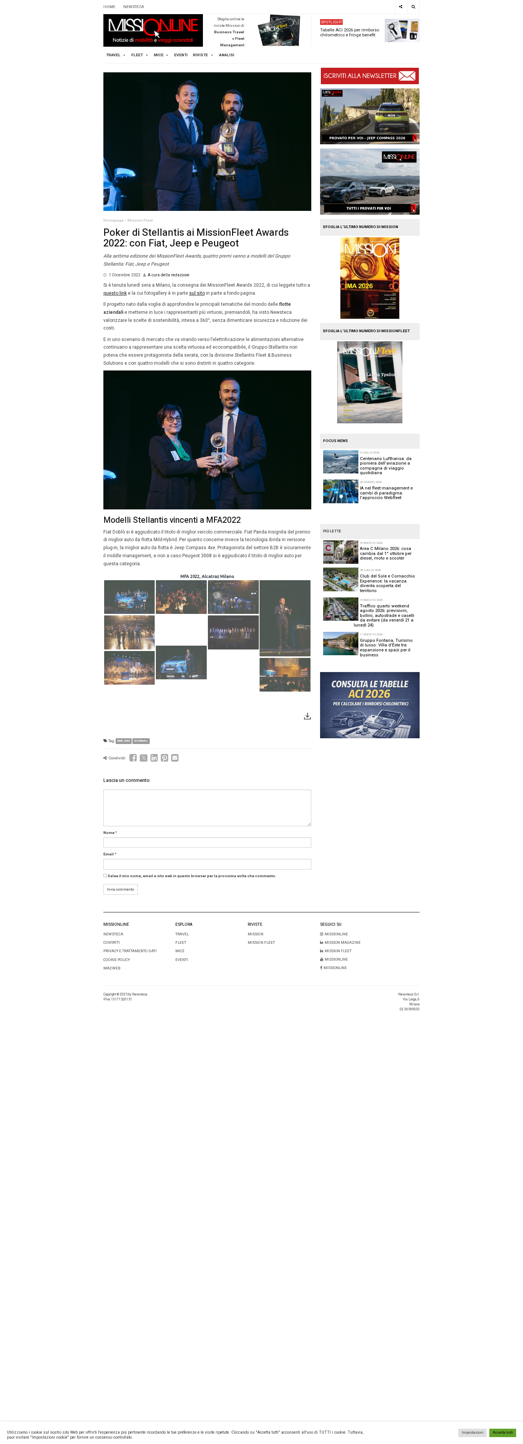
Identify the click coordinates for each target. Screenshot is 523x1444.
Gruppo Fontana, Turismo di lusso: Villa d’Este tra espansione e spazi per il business (386, 647)
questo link (115, 293)
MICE (158, 55)
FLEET (137, 55)
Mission (255, 934)
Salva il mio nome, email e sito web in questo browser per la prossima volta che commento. (192, 876)
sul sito (197, 293)
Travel (182, 934)
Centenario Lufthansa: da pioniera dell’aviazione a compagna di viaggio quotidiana (386, 465)
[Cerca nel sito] (413, 7)
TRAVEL (113, 55)
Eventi (181, 55)
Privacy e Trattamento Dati (130, 951)
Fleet (180, 942)
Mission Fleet (140, 220)
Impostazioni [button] (473, 1432)
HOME (109, 7)
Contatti (111, 942)
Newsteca (113, 934)
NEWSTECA (133, 7)
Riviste (200, 55)
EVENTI (181, 960)
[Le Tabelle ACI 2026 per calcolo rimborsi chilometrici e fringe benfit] (370, 705)
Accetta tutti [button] (503, 1432)
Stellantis (141, 741)
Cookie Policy (116, 960)
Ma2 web (111, 968)
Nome (108, 832)
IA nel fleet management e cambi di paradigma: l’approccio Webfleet (386, 493)
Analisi (226, 55)
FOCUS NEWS (335, 441)
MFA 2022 (123, 741)
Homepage (113, 220)
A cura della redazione (169, 275)
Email (108, 854)
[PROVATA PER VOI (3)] (370, 181)
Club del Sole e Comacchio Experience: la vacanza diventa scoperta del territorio (387, 583)
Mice (180, 951)
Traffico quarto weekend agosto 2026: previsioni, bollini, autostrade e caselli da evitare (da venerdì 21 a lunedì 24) (384, 615)
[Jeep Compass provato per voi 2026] (370, 116)
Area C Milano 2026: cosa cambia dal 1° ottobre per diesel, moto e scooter (386, 553)
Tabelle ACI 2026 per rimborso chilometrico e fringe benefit (349, 32)
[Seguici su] (401, 7)
